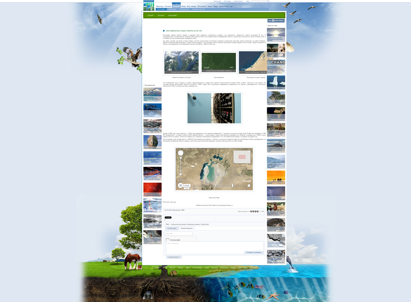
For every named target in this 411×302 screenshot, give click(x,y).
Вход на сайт (217, 1)
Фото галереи (191, 6)
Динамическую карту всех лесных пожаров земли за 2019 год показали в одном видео (276, 118)
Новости (172, 267)
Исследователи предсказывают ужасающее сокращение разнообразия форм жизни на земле (275, 69)
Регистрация (227, 1)
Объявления (201, 6)
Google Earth (205, 224)
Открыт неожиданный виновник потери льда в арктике (275, 39)
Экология (176, 6)
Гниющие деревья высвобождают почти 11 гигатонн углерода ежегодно (275, 133)
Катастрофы (161, 9)
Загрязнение (172, 9)
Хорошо (257, 211)
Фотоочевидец (197, 267)
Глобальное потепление (178, 224)
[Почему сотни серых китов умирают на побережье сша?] (276, 147)
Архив (207, 267)
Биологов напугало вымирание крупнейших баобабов (275, 102)
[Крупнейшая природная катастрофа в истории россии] (152, 127)
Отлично (260, 211)
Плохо (253, 211)
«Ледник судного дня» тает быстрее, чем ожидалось (274, 166)
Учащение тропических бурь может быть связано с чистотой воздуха (275, 213)
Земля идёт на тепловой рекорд (275, 182)
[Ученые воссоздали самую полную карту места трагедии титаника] (152, 175)
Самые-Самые (224, 6)
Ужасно (251, 211)
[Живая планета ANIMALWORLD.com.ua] (148, 6)
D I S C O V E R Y (148, 1)
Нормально (255, 211)
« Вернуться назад (202, 205)
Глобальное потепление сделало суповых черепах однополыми (275, 229)
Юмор (183, 6)
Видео (216, 6)
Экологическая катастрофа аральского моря (151, 98)
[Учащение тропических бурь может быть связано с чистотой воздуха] (276, 210)
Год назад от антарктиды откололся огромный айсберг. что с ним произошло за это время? (275, 244)
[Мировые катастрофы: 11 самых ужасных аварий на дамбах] (152, 222)
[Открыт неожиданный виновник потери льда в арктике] (276, 36)
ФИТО (165, 267)
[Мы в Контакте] (276, 22)
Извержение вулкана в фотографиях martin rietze (152, 194)
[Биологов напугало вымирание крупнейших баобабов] (276, 99)
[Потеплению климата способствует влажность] (276, 194)
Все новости (213, 205)
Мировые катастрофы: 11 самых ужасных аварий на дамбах (152, 225)
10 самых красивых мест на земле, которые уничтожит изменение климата (152, 161)
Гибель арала (148, 147)
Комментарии (172, 228)
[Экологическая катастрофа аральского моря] (152, 96)
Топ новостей (149, 85)
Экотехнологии (184, 9)
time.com (173, 202)
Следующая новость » (225, 205)
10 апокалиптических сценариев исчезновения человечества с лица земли (152, 241)
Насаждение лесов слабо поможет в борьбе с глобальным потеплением (275, 55)
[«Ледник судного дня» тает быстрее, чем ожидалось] (276, 163)
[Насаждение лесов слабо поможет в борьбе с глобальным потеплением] (276, 52)
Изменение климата (193, 224)
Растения (168, 6)
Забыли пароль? (238, 1)
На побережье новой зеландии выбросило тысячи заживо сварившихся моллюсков (275, 260)
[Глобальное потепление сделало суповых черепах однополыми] (276, 226)
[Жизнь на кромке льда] (276, 83)
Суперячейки (148, 211)
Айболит (180, 267)
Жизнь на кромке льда (274, 88)
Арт (231, 6)
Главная (150, 15)
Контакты (253, 267)
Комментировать (187, 228)
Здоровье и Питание (198, 9)
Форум (210, 6)
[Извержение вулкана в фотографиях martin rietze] (152, 191)
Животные (160, 6)
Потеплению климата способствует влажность (275, 198)
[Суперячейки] (152, 206)
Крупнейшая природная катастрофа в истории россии (151, 130)
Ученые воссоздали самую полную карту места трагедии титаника (152, 178)
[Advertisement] (151, 51)
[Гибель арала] (152, 143)
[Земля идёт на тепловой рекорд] (276, 179)
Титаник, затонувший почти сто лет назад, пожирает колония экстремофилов (150, 114)
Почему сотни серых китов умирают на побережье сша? (276, 150)
